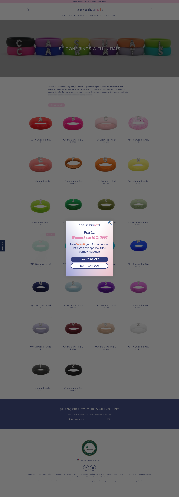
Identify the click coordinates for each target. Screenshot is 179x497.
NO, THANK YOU (89, 265)
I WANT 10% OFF (89, 259)
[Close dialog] (110, 223)
